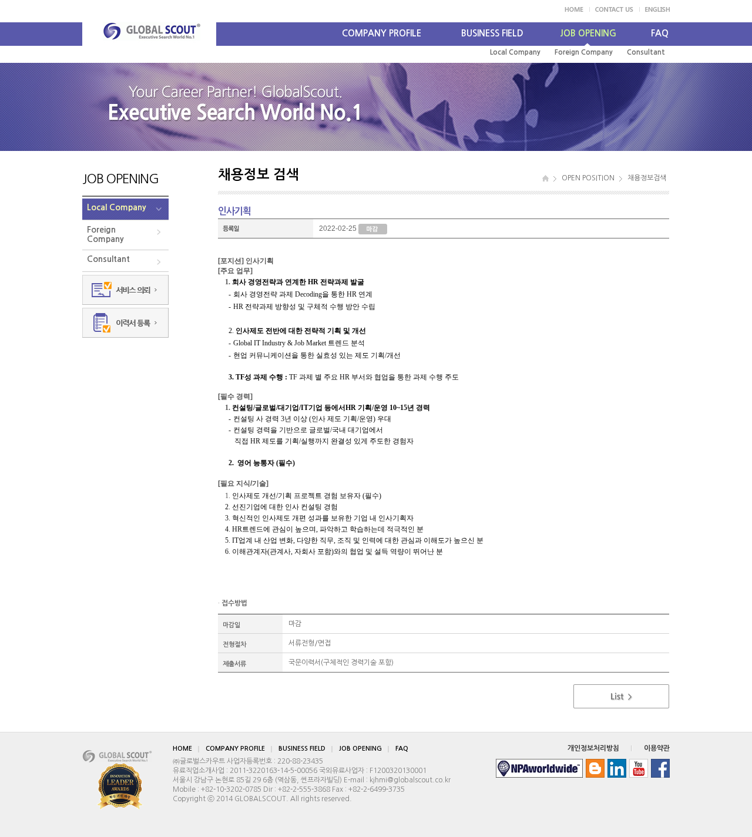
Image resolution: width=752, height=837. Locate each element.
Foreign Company (584, 52)
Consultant (646, 52)
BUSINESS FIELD (492, 33)
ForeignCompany (105, 234)
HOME (182, 748)
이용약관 (657, 748)
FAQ (660, 33)
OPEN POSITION (588, 177)
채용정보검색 (646, 177)
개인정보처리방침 (593, 748)
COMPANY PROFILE (381, 33)
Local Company (515, 52)
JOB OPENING (588, 33)
